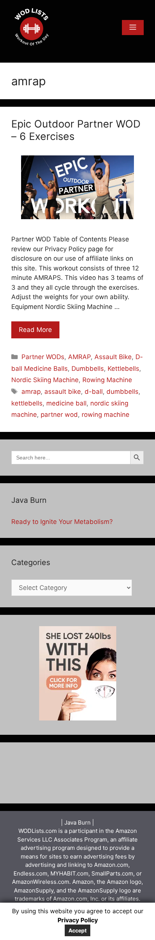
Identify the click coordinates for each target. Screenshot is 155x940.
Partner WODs (42, 357)
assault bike (62, 391)
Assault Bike (113, 357)
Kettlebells (123, 368)
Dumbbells (87, 368)
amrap (31, 391)
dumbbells (122, 391)
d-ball (94, 391)
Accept (77, 930)
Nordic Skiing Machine (45, 380)
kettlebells (27, 403)
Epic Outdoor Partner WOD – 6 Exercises (75, 130)
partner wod (59, 414)
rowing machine (105, 414)
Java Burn (77, 822)
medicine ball (66, 403)
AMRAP (79, 357)
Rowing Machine (107, 380)
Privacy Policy (78, 920)
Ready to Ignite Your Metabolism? (62, 521)
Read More (35, 329)
